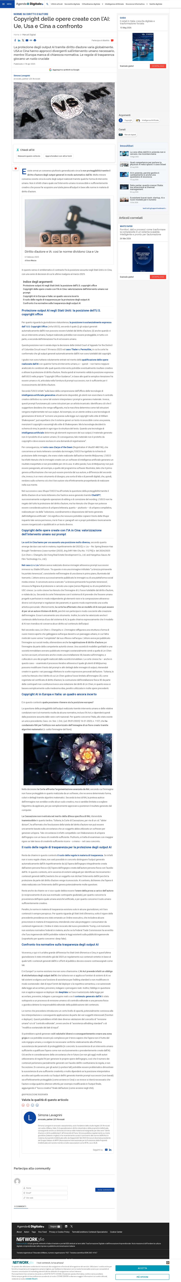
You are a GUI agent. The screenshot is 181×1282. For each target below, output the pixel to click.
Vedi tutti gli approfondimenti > (154, 208)
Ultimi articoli (57, 4)
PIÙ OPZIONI (142, 1277)
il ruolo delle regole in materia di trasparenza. (80, 855)
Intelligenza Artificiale (114, 4)
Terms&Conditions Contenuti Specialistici (90, 1232)
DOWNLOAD (158, 66)
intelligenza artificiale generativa (38, 395)
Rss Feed (42, 1232)
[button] (7, 4)
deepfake (63, 992)
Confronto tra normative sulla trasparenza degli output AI (52, 303)
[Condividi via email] (26, 40)
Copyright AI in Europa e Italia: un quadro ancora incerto (51, 296)
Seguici (53, 1226)
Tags (34, 1232)
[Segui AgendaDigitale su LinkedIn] (66, 1226)
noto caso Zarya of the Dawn (58, 447)
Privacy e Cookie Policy (59, 1232)
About (19, 1232)
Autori (26, 1232)
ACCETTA (142, 1268)
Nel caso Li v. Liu (30, 565)
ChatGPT (96, 495)
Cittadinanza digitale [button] (91, 4)
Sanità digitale (155, 4)
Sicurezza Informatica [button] (135, 4)
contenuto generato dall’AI (88, 996)
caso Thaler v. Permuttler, (79, 349)
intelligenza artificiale (33, 432)
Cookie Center (116, 1232)
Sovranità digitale (72, 4)
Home (16, 35)
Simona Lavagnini (22, 76)
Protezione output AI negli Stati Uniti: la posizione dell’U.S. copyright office (60, 285)
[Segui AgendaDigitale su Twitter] (71, 1226)
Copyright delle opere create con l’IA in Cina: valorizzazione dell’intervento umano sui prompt (65, 291)
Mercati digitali (29, 35)
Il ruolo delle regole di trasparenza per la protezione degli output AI (56, 299)
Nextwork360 (22, 1244)
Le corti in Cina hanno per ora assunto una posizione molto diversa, (56, 542)
